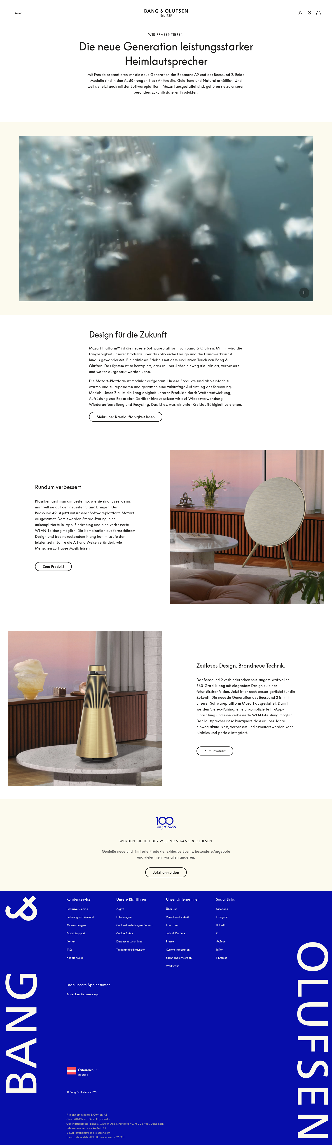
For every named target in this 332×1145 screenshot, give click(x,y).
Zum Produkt (53, 566)
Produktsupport (75, 933)
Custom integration (178, 949)
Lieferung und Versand (80, 917)
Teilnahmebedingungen (131, 949)
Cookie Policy (124, 933)
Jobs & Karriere (175, 933)
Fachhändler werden (179, 957)
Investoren (172, 925)
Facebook (222, 909)
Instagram (222, 917)
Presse (170, 941)
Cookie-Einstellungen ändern (134, 925)
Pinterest (221, 957)
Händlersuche (75, 957)
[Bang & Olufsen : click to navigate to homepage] (166, 13)
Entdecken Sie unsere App (82, 994)
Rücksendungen (76, 925)
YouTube (221, 941)
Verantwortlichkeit (177, 917)
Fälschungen (124, 917)
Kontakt (71, 941)
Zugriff (120, 909)
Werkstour (172, 966)
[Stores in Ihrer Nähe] (309, 13)
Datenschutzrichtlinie (129, 941)
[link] (300, 13)
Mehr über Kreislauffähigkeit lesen (126, 417)
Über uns (171, 909)
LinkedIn (221, 925)
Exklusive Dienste (77, 909)
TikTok (219, 949)
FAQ (69, 949)
